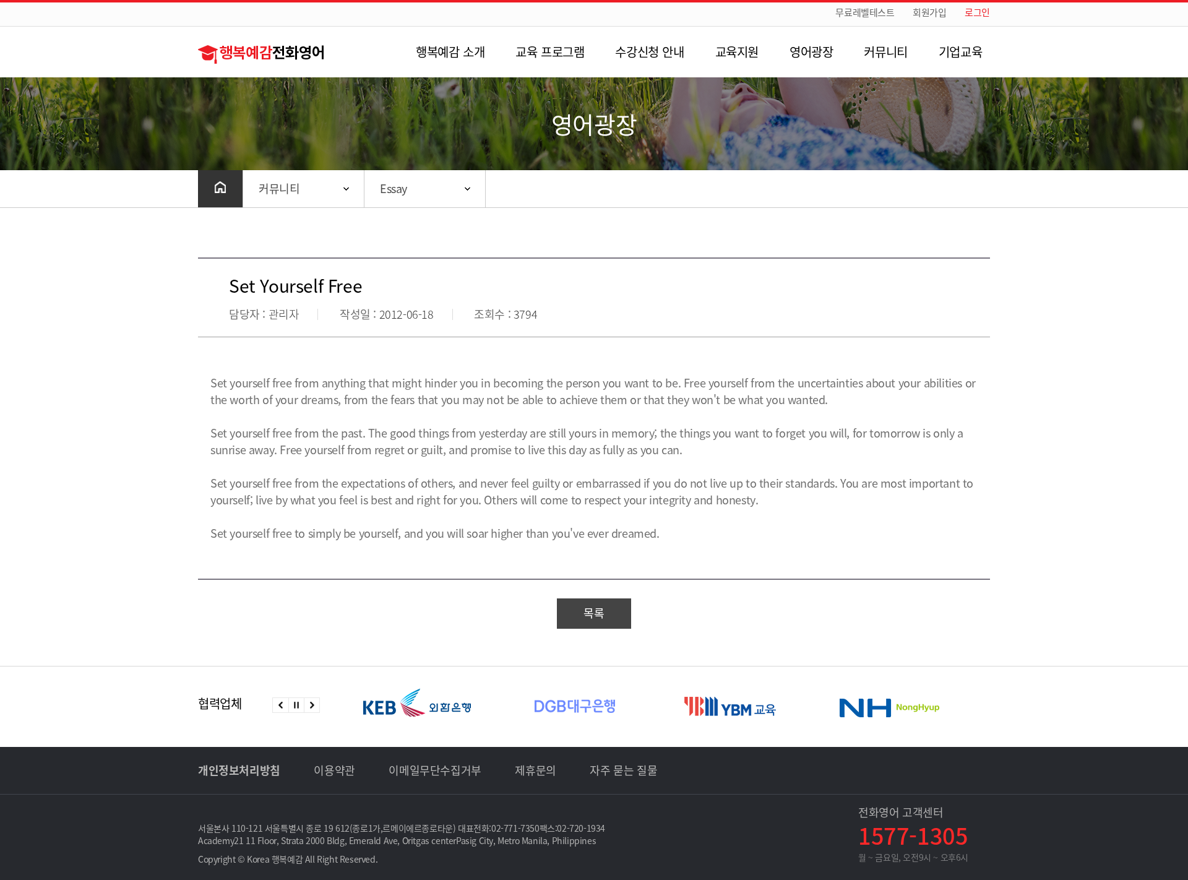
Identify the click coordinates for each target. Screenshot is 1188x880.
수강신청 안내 (649, 52)
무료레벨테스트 (864, 12)
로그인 (977, 12)
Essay (393, 188)
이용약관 (334, 770)
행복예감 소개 (450, 52)
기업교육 (960, 52)
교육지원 (737, 52)
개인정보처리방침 (239, 770)
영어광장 (811, 52)
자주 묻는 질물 (623, 770)
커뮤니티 (885, 52)
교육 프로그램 (549, 52)
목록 (593, 613)
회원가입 (929, 12)
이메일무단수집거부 (435, 770)
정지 (296, 705)
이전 (280, 705)
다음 (311, 705)
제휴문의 (535, 770)
